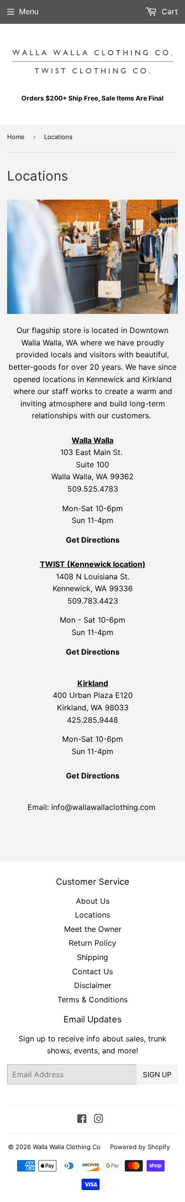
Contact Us (92, 971)
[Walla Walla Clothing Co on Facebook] (82, 1119)
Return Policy (92, 943)
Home (16, 137)
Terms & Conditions (92, 999)
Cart (168, 11)
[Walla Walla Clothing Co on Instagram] (98, 1119)
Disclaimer (92, 985)
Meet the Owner (92, 929)
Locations (92, 914)
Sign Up (157, 1074)
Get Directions (93, 652)
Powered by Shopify (140, 1147)
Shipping (92, 957)
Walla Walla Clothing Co (67, 1147)
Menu (28, 11)
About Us (93, 901)
